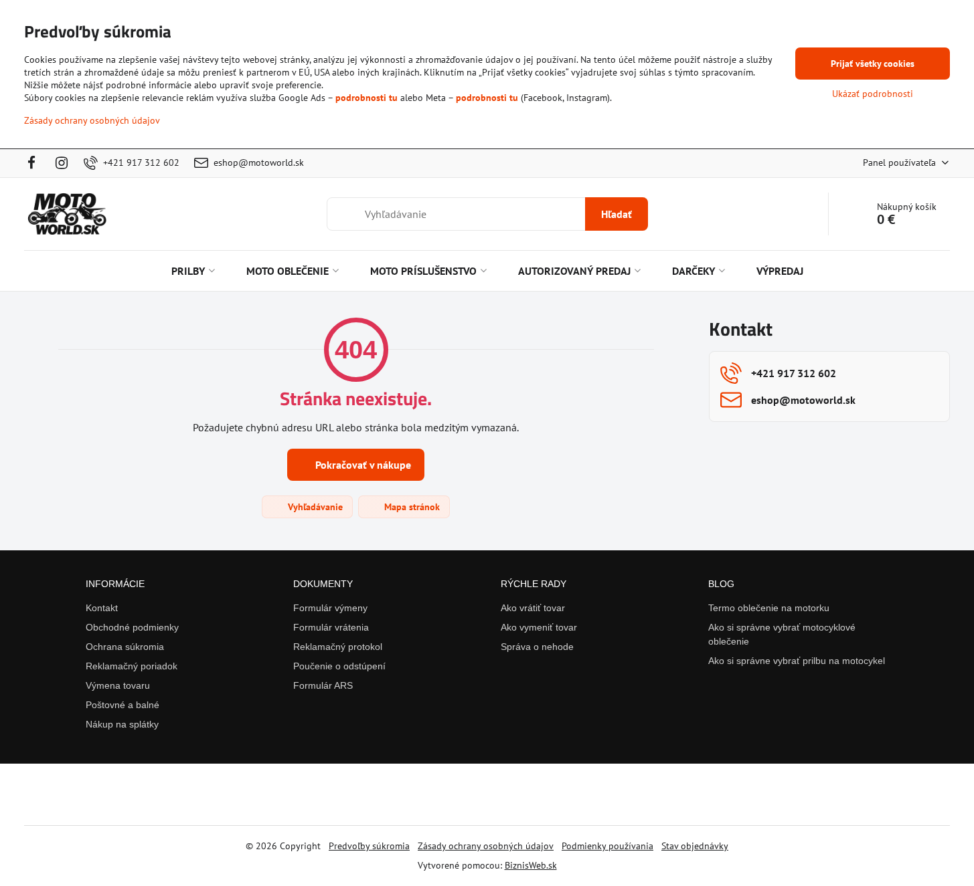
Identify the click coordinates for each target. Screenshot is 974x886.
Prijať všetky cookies (872, 64)
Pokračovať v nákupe (362, 464)
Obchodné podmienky (132, 627)
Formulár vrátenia (331, 627)
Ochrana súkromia (125, 646)
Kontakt (102, 607)
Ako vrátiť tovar (533, 607)
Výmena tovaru (118, 685)
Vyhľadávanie (314, 507)
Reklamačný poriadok (131, 666)
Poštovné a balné (122, 704)
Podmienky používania (607, 846)
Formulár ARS (323, 685)
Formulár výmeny (330, 607)
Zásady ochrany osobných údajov (486, 846)
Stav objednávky (694, 846)
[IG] (62, 163)
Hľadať (616, 214)
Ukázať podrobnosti (872, 94)
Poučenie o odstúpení (339, 666)
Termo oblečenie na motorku (768, 607)
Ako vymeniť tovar (539, 627)
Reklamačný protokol (337, 646)
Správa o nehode (537, 646)
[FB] (35, 163)
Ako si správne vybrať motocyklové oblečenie (782, 634)
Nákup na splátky (122, 724)
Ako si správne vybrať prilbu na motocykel (796, 660)
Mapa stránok (411, 507)
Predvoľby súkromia (369, 846)
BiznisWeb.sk (531, 865)
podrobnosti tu (366, 98)
